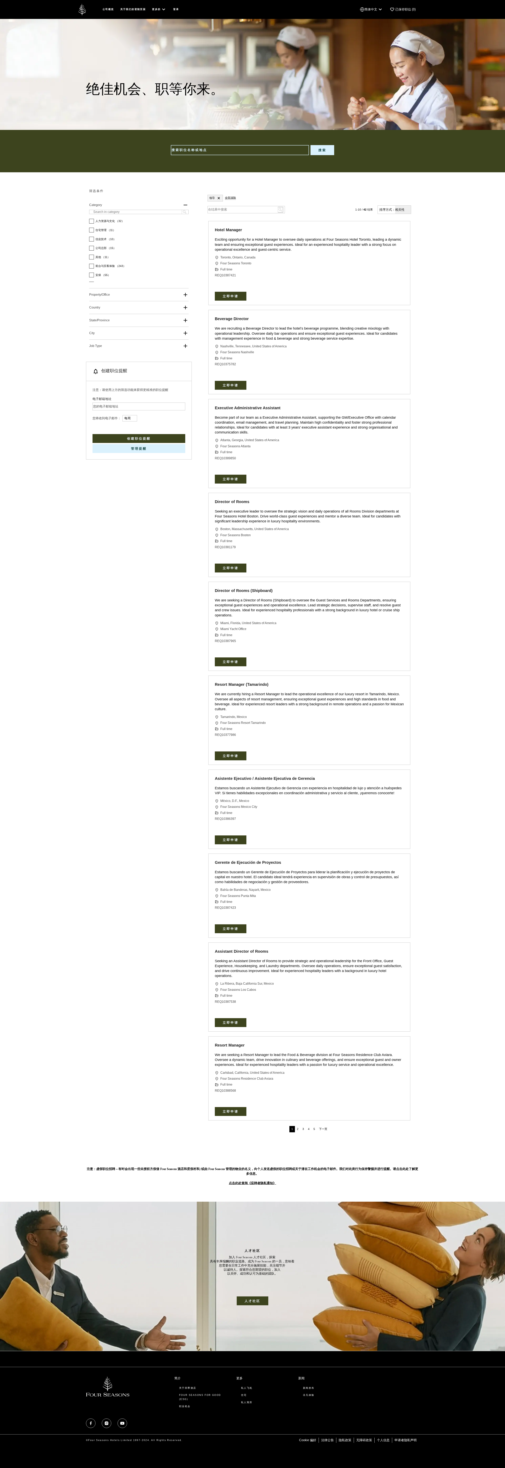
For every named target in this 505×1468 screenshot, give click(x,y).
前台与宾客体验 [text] (110, 266)
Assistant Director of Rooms (241, 951)
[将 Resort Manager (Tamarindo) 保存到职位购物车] (400, 685)
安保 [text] (102, 275)
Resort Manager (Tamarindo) (241, 684)
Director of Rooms (232, 502)
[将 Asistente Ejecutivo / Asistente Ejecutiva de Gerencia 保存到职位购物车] (400, 779)
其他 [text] (102, 257)
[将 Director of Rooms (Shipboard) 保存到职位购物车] (400, 591)
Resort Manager (230, 1045)
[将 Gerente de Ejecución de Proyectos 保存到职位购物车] (400, 863)
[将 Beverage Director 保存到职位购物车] (400, 319)
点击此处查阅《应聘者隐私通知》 (252, 1183)
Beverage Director (232, 319)
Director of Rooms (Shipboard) (244, 590)
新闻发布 (308, 1388)
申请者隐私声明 (406, 1440)
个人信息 (383, 1440)
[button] (218, 198)
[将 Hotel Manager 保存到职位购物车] (400, 230)
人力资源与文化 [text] (109, 221)
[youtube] (122, 1423)
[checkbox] (91, 221)
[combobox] (240, 150)
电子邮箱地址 (102, 399)
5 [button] (314, 1129)
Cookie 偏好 (307, 1440)
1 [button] (292, 1129)
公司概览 (108, 9)
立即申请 (230, 296)
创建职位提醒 (139, 438)
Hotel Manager (228, 230)
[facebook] (90, 1423)
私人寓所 (246, 1402)
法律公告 (327, 1440)
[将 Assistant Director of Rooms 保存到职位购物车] (400, 952)
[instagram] (106, 1423)
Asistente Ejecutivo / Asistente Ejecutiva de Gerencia (265, 778)
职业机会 (185, 1406)
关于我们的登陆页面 (133, 9)
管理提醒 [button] (139, 448)
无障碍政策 (364, 1440)
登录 (176, 9)
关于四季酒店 (187, 1388)
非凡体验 (308, 1395)
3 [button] (303, 1129)
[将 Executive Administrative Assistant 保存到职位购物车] (400, 408)
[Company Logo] (82, 9)
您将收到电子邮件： (107, 418)
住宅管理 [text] (105, 230)
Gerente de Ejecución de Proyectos (248, 862)
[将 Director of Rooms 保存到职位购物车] (400, 502)
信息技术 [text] (105, 239)
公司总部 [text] (105, 248)
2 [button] (297, 1129)
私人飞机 (246, 1388)
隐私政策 (345, 1440)
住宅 (244, 1395)
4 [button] (309, 1129)
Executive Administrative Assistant (248, 408)
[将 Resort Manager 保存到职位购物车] (400, 1046)
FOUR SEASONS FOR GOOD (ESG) (200, 1397)
